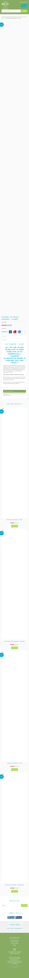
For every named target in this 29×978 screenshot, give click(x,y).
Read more (14, 526)
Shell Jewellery (20, 16)
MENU (24, 5)
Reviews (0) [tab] (4, 339)
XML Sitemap (14, 967)
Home (2, 16)
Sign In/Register (22, 2)
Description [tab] (4, 336)
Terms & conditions (14, 941)
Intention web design (16, 966)
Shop (5, 16)
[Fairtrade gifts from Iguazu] (5, 4)
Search (24, 11)
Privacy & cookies (14, 943)
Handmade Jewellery (11, 16)
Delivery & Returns (14, 940)
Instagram (12, 917)
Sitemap (14, 945)
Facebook (19, 917)
